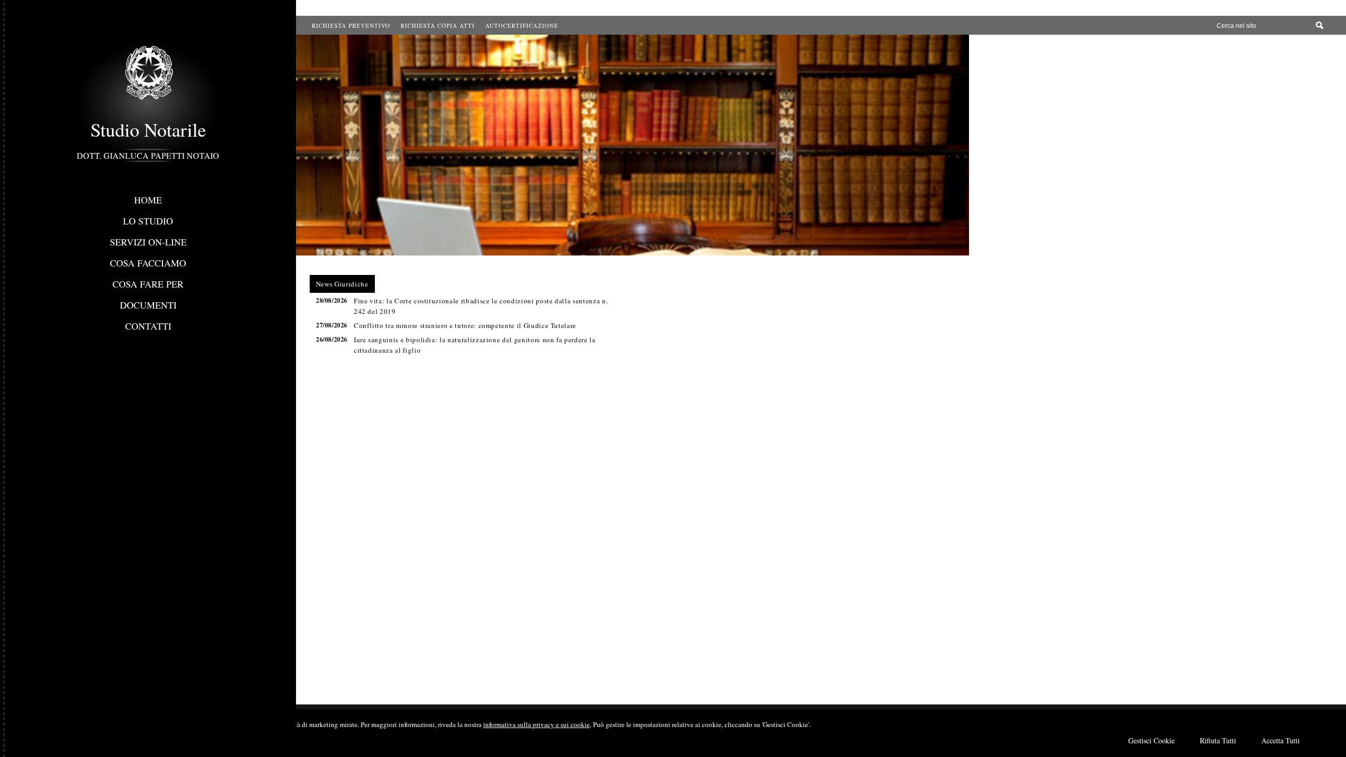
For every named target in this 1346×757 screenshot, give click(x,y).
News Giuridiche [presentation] (342, 284)
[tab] (342, 284)
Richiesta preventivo (351, 25)
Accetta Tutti (1280, 740)
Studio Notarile (148, 129)
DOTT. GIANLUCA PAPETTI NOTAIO (148, 155)
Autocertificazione (521, 25)
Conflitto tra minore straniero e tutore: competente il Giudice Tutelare (465, 325)
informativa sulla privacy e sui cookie (536, 724)
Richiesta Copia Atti (438, 25)
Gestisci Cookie (1151, 740)
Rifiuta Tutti (1218, 740)
